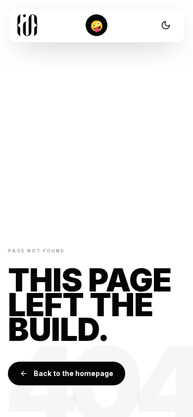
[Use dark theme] (166, 25)
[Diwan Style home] (27, 25)
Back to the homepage (73, 373)
